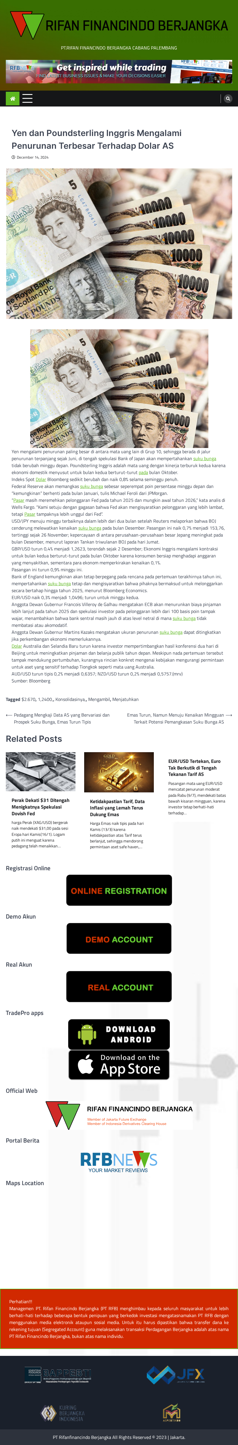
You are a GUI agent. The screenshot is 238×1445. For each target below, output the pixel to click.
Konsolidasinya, (70, 699)
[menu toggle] (27, 98)
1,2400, (45, 699)
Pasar (18, 500)
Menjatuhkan (125, 699)
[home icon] (12, 98)
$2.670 (28, 699)
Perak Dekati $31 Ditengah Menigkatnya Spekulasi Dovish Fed (40, 807)
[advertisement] (119, 71)
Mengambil (99, 699)
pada (143, 472)
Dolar (41, 479)
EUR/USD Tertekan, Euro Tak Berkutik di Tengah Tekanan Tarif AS (194, 768)
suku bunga (204, 458)
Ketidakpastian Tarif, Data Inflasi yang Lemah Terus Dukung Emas (117, 808)
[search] (228, 98)
